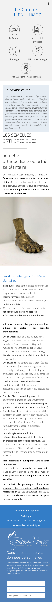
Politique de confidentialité (20, 595)
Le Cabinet (14, 38)
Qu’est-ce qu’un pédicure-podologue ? (26, 520)
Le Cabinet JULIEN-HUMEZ (25, 12)
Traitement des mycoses (37, 40)
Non (10, 589)
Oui (10, 583)
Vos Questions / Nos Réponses (26, 77)
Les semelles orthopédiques (26, 525)
